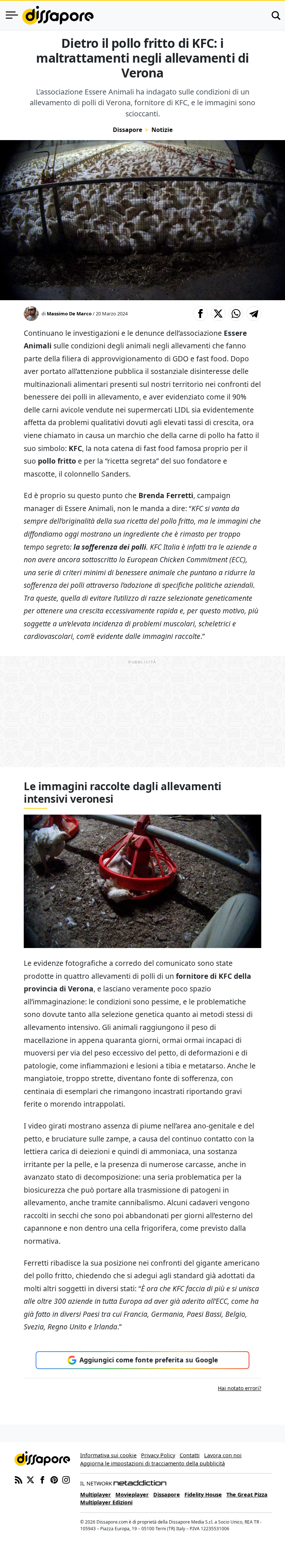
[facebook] (42, 1479)
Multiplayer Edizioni (106, 1502)
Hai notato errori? (239, 1388)
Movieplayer (132, 1494)
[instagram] (66, 1479)
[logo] (58, 15)
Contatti (190, 1455)
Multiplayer (95, 1494)
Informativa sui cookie (108, 1455)
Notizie (162, 130)
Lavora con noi (223, 1455)
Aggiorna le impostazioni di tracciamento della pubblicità (152, 1463)
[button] (200, 313)
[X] (30, 1479)
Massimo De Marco (69, 313)
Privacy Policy (158, 1455)
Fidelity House (203, 1494)
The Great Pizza (247, 1494)
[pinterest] (54, 1479)
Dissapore (127, 130)
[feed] (18, 1479)
